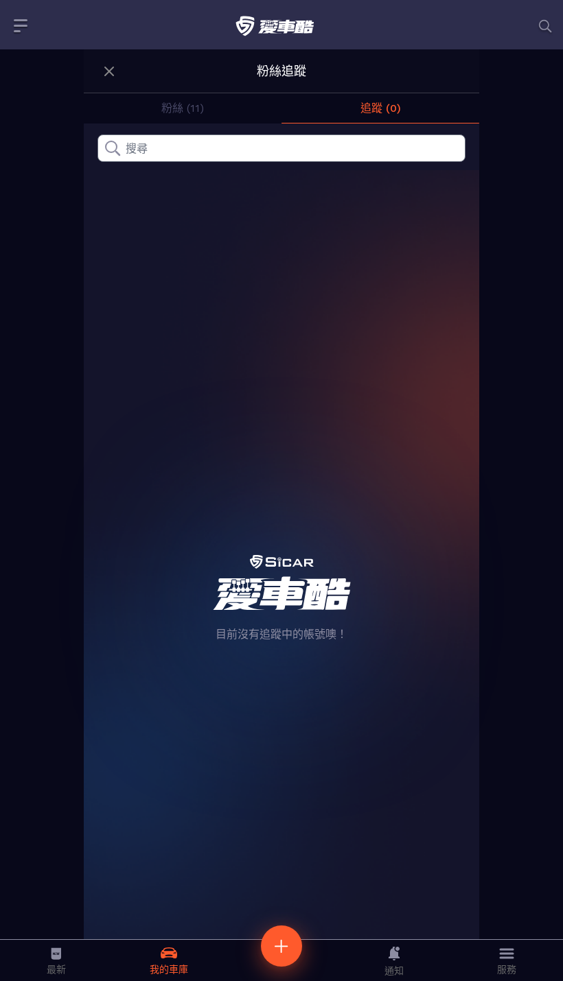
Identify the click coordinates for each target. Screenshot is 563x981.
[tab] (183, 108)
